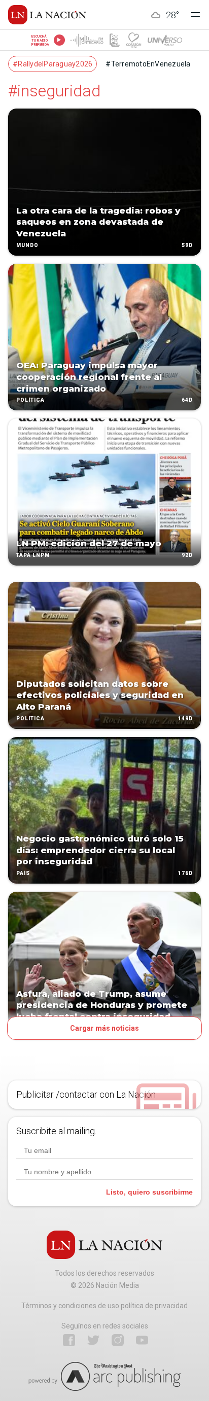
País (23, 873)
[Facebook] (69, 1340)
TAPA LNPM (33, 555)
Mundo (27, 245)
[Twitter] (93, 1340)
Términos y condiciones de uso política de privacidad (104, 1306)
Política (30, 400)
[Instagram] (118, 1340)
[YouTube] (142, 1340)
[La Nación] (47, 14)
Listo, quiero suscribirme (149, 1192)
